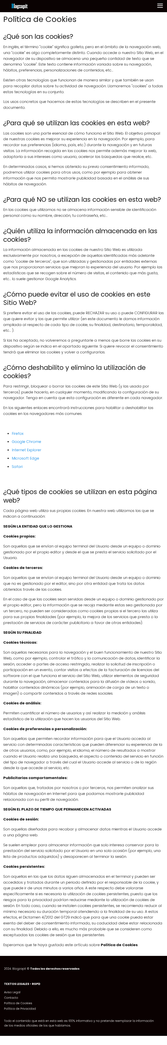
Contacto (11, 998)
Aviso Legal (12, 992)
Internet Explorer (26, 449)
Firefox (17, 433)
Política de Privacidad (20, 1009)
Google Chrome (26, 441)
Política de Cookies (18, 1003)
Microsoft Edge (25, 458)
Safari (17, 466)
